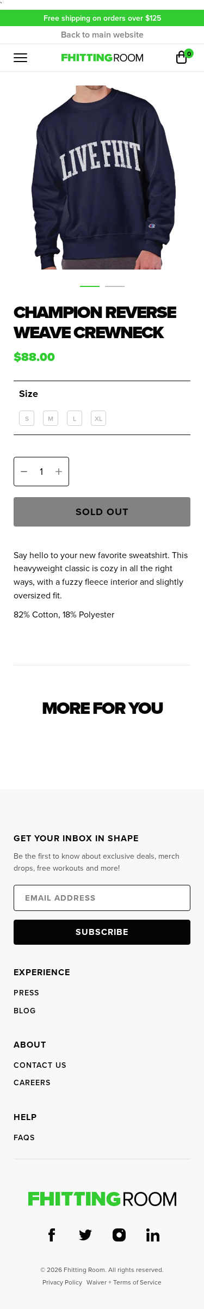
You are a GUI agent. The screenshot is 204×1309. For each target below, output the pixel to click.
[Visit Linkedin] (152, 1236)
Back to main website (102, 34)
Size (28, 394)
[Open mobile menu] (20, 57)
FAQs (24, 1137)
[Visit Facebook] (51, 1236)
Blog (25, 1010)
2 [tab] (115, 288)
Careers (32, 1082)
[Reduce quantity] (24, 471)
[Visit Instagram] (119, 1236)
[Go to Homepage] (102, 58)
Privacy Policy (62, 1282)
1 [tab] (90, 288)
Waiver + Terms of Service (124, 1282)
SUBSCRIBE (102, 932)
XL (98, 418)
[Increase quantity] (58, 471)
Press (26, 992)
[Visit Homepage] (102, 1199)
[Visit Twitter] (85, 1236)
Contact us (40, 1065)
